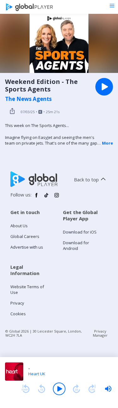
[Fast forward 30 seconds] (76, 389)
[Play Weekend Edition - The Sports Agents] (104, 87)
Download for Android (76, 245)
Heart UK (36, 374)
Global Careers (24, 236)
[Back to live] (92, 389)
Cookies (18, 314)
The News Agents (28, 99)
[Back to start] (25, 389)
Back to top (86, 179)
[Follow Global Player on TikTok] (46, 197)
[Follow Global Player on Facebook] (36, 197)
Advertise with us (26, 247)
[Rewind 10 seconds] (41, 389)
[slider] (108, 389)
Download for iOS (80, 232)
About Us (19, 226)
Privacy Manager (100, 333)
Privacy (17, 303)
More (107, 143)
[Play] (59, 389)
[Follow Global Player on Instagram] (56, 197)
